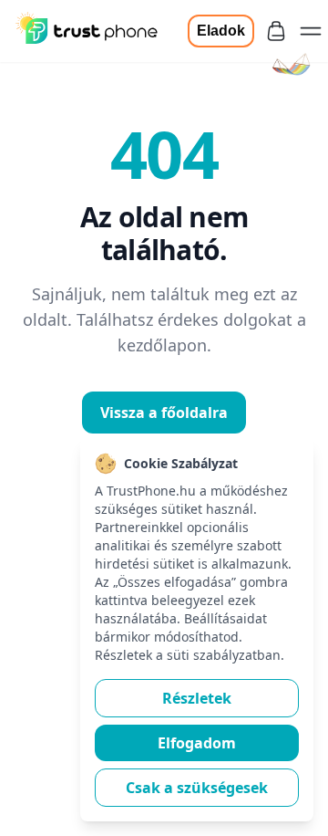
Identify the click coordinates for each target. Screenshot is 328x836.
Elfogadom (197, 743)
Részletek (196, 698)
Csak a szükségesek (197, 788)
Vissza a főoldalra (164, 412)
